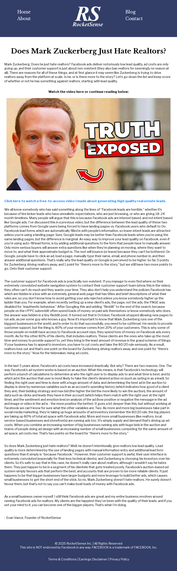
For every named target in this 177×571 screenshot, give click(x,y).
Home (24, 12)
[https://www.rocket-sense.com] (87, 16)
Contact (134, 18)
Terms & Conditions (62, 559)
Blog (130, 12)
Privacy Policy (119, 559)
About (24, 18)
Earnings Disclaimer (93, 559)
